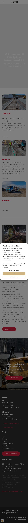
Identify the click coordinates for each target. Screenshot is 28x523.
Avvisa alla (14, 277)
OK (14, 273)
